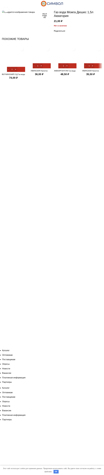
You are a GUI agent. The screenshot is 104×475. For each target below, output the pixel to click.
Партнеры (7, 382)
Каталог (6, 350)
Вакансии (6, 373)
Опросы (6, 364)
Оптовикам (7, 355)
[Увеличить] (6, 9)
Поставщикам (8, 359)
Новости (6, 369)
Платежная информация (13, 378)
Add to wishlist (21, 48)
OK (56, 472)
